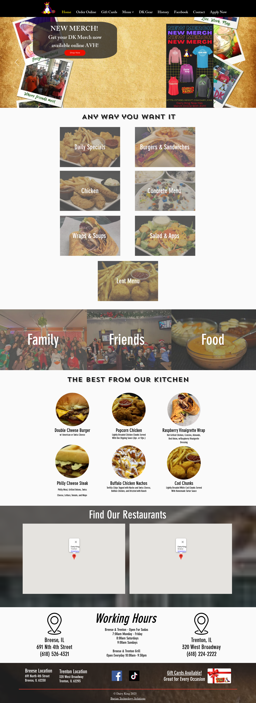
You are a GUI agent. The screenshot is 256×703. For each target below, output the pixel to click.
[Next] (239, 62)
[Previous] (17, 62)
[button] (128, 12)
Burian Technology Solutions (128, 698)
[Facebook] (117, 676)
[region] (90, 147)
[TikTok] (134, 676)
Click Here (60, 55)
